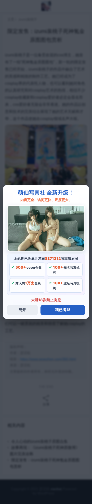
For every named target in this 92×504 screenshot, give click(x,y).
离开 (22, 310)
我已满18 (62, 310)
